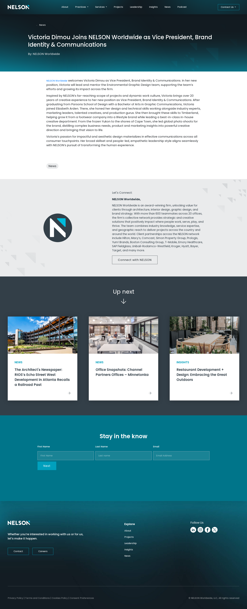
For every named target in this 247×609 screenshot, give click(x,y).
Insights (153, 7)
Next (46, 466)
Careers (42, 551)
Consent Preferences (82, 598)
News (168, 7)
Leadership (136, 7)
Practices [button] (80, 7)
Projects (118, 7)
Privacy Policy (15, 598)
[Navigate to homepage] (18, 7)
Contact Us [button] (227, 7)
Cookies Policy (60, 598)
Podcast (182, 7)
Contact (18, 551)
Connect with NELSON (135, 260)
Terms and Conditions (37, 598)
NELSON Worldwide (56, 80)
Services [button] (100, 7)
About (64, 7)
